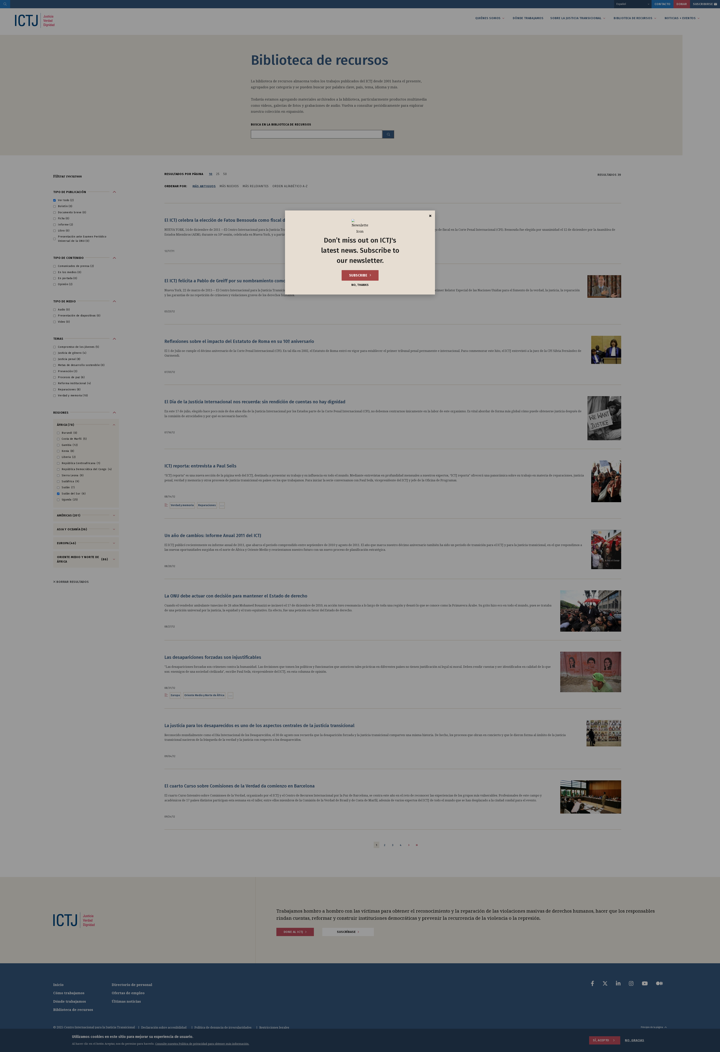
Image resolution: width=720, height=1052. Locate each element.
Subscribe (358, 275)
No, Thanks (360, 285)
